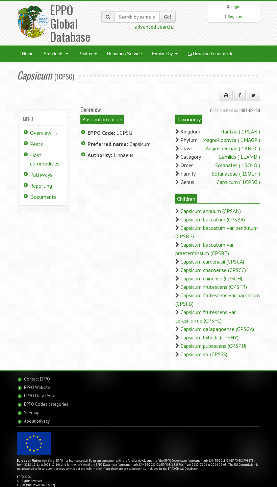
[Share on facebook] (240, 95)
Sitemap (32, 413)
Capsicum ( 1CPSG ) (238, 182)
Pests (36, 144)
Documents (43, 196)
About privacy (37, 421)
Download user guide (212, 53)
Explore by (163, 53)
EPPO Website (37, 387)
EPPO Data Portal (40, 396)
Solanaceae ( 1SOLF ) (236, 173)
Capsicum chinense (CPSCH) (211, 278)
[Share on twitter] (253, 95)
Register (235, 16)
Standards (54, 53)
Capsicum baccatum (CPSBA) (212, 219)
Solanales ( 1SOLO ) (237, 165)
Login (236, 6)
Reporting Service (124, 53)
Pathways (41, 174)
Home (27, 53)
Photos (86, 53)
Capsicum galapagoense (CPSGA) (217, 329)
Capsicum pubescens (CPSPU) (213, 345)
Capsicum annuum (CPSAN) (210, 211)
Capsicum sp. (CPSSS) (203, 354)
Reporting (41, 185)
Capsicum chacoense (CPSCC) (213, 270)
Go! (167, 16)
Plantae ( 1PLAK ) (239, 131)
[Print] (226, 95)
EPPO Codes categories (46, 404)
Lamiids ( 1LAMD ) (239, 156)
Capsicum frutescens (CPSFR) (213, 286)
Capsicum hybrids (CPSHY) (209, 337)
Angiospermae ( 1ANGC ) (233, 148)
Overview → (44, 132)
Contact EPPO (37, 379)
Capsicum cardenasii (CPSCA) (212, 261)
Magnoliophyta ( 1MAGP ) (231, 139)
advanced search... (155, 26)
